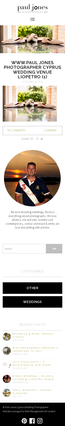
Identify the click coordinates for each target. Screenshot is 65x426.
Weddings (32, 302)
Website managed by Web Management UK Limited (29, 411)
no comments (16, 130)
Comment (50, 130)
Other (32, 288)
